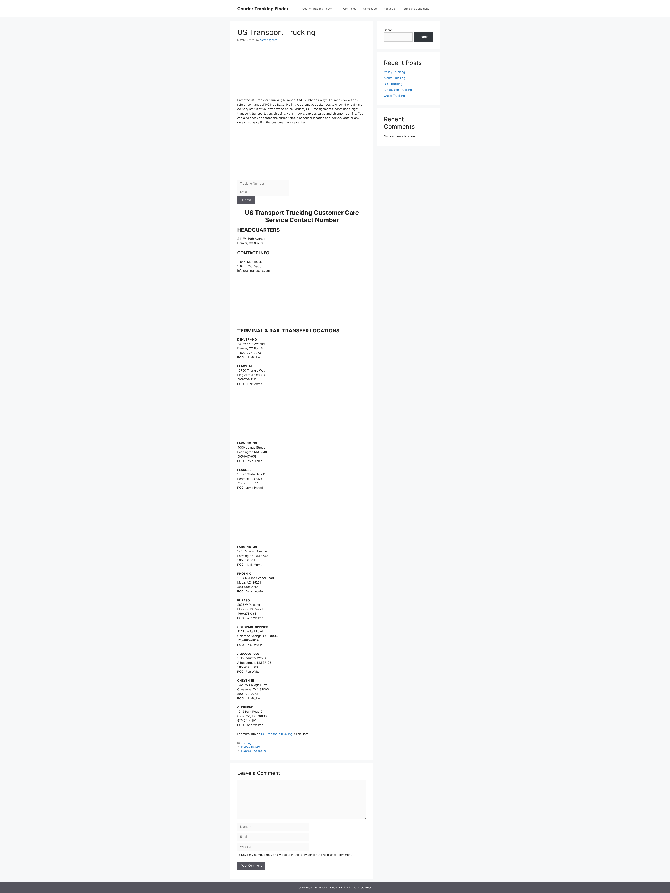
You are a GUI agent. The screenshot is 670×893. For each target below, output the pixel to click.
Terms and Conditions (415, 8)
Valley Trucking (394, 72)
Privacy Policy (347, 8)
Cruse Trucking (394, 95)
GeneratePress (362, 887)
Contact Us (370, 8)
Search (389, 30)
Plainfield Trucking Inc (253, 750)
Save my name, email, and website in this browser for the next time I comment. (296, 855)
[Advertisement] (301, 72)
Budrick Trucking (251, 746)
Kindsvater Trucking (398, 90)
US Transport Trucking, (277, 734)
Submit (246, 200)
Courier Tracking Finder (262, 8)
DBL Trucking (393, 84)
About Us (389, 8)
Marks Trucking (394, 78)
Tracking (246, 743)
